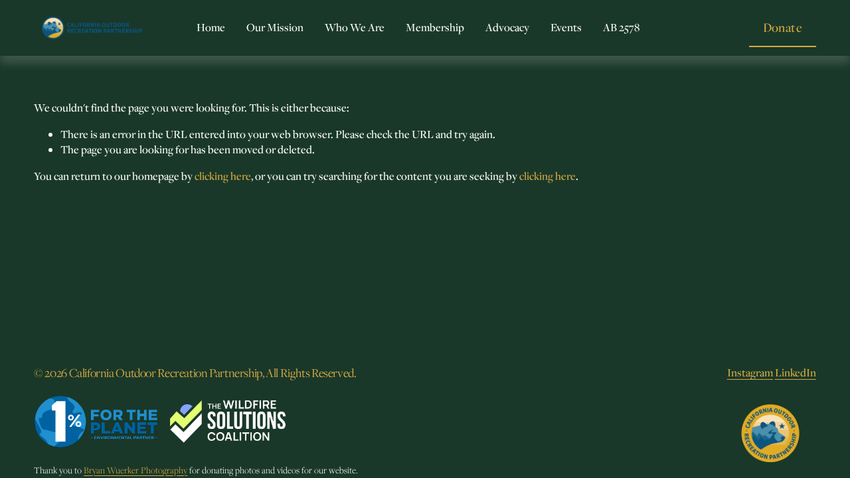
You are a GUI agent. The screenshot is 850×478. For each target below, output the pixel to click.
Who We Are (354, 27)
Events (566, 27)
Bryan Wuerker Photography (135, 470)
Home (211, 27)
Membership (435, 27)
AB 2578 (621, 27)
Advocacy (507, 27)
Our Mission (274, 27)
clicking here (223, 176)
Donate (782, 27)
